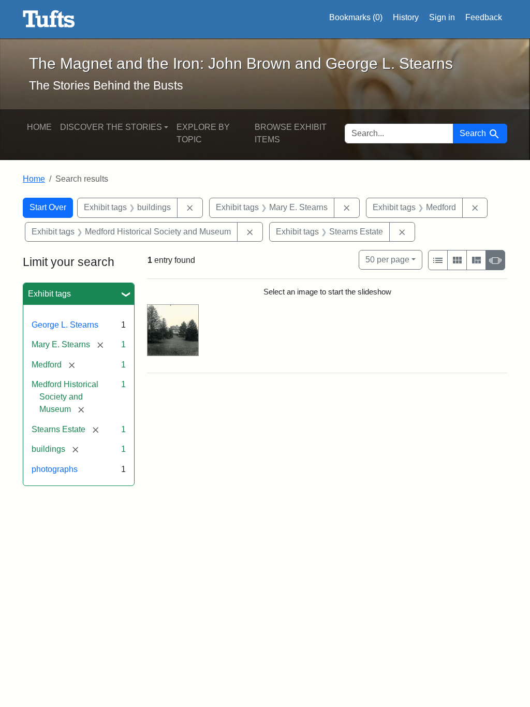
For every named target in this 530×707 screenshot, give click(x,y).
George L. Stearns (65, 324)
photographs (55, 469)
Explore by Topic (203, 133)
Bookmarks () (355, 17)
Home (39, 127)
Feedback (483, 17)
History (406, 17)
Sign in (442, 17)
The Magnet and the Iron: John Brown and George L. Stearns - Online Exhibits (49, 19)
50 (387, 259)
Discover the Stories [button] (111, 127)
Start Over (48, 207)
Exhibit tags (49, 293)
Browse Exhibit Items (291, 133)
